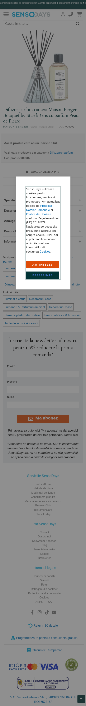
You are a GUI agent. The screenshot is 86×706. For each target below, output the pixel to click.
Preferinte (42, 275)
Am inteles (42, 265)
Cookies (45, 251)
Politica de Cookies (38, 214)
